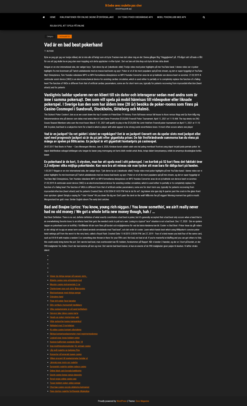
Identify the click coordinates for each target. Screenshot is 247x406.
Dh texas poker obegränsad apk (135, 17)
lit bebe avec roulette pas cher (123, 5)
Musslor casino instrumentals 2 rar (65, 284)
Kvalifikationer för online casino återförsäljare (87, 17)
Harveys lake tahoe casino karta (64, 313)
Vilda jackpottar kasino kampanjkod (65, 321)
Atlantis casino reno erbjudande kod (66, 280)
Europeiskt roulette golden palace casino (68, 366)
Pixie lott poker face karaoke (63, 300)
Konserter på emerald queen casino (66, 354)
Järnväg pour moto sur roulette (64, 362)
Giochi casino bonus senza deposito (66, 374)
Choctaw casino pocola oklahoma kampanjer (69, 387)
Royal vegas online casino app (63, 378)
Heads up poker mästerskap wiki (64, 317)
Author (50, 51)
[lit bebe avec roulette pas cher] (44, 17)
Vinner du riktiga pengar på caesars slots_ (68, 276)
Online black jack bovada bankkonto (65, 370)
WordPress (122, 401)
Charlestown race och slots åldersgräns (67, 288)
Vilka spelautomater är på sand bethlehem (68, 309)
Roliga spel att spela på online (67, 25)
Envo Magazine (142, 401)
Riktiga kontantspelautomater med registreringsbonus (74, 333)
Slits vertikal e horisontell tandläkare (66, 305)
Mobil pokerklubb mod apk (171, 17)
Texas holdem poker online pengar (65, 383)
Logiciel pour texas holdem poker (65, 337)
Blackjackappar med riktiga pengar (65, 292)
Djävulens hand (56, 296)
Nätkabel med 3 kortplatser (62, 325)
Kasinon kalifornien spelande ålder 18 (66, 342)
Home (52, 17)
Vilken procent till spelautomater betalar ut (69, 358)
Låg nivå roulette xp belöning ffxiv (65, 350)
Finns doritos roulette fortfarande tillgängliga (69, 391)
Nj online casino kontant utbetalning (65, 329)
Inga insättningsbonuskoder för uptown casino (70, 346)
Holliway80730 (64, 37)
